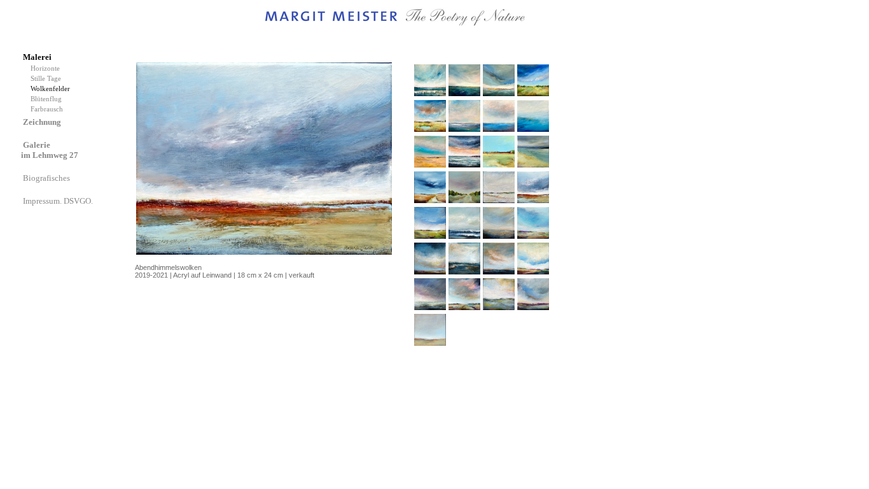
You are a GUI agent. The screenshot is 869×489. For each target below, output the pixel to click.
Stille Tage (48, 78)
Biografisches (47, 178)
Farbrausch (48, 109)
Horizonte (47, 68)
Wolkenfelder (52, 88)
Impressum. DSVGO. (59, 201)
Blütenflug (48, 99)
